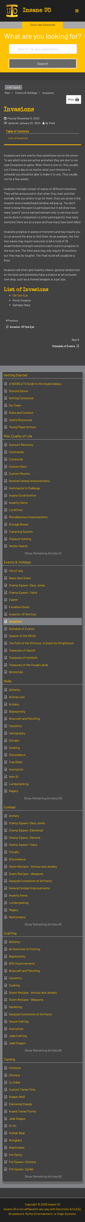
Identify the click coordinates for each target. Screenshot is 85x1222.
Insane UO (37, 11)
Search (42, 63)
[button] (42, 25)
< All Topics (13, 87)
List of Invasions (18, 138)
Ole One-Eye (20, 295)
